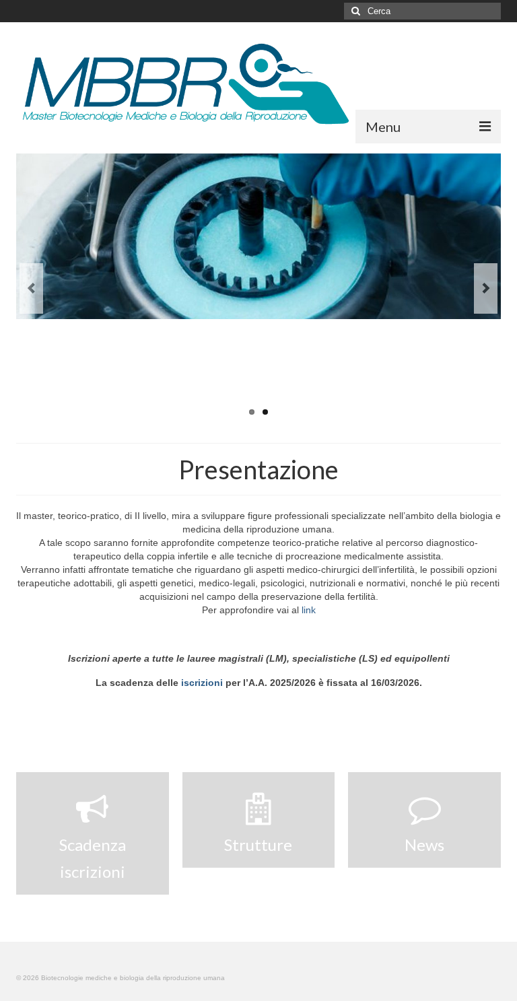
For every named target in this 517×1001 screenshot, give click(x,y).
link (309, 610)
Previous (31, 288)
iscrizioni (202, 682)
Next (485, 288)
